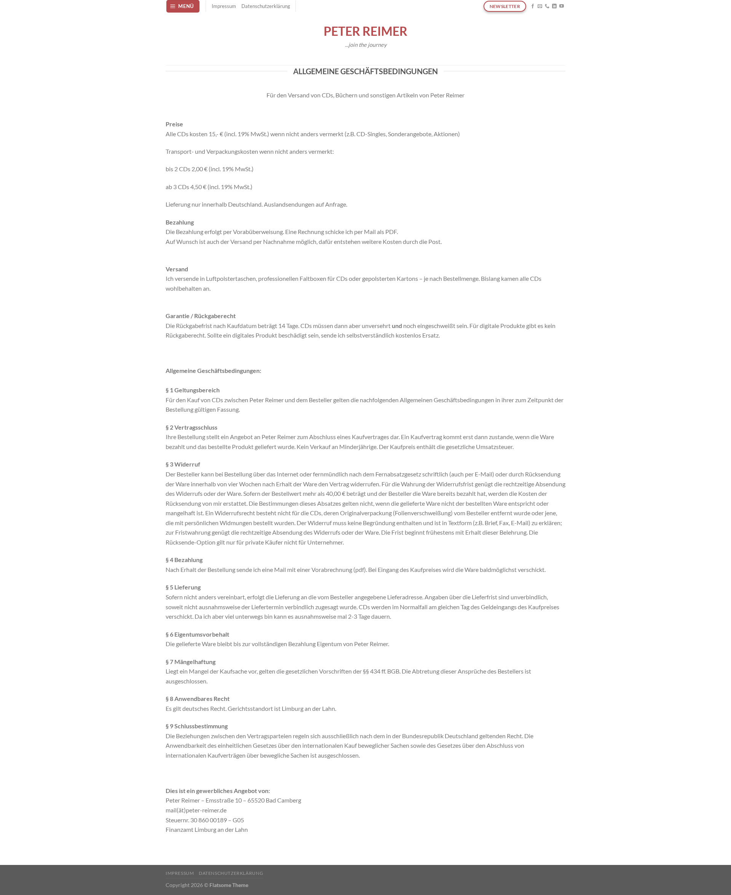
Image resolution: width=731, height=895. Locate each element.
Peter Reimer (365, 31)
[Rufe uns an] (547, 6)
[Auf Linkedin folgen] (554, 6)
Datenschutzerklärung (265, 6)
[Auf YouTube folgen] (561, 6)
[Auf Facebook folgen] (532, 6)
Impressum (224, 6)
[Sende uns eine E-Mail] (540, 6)
